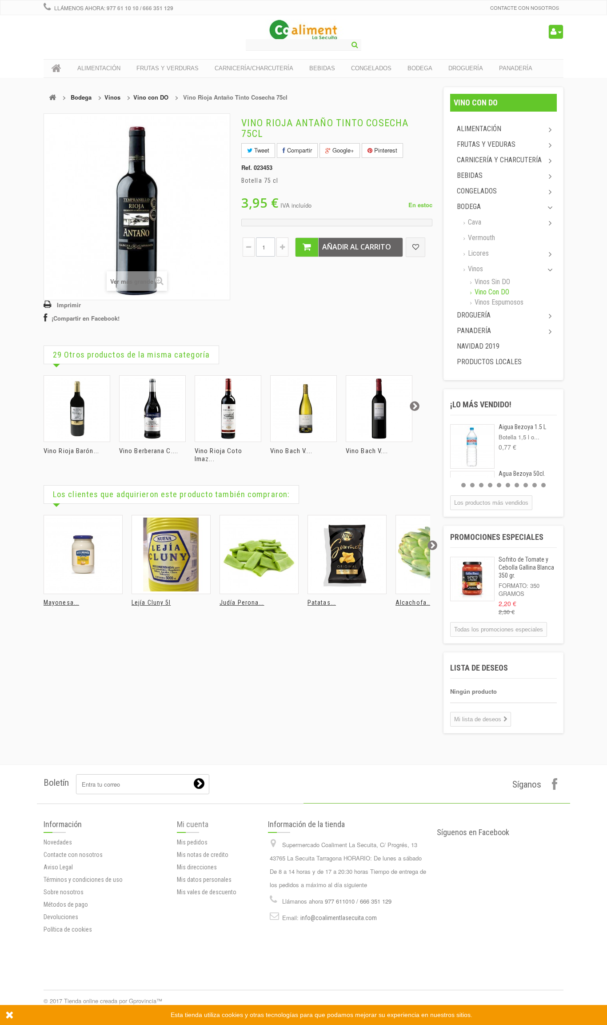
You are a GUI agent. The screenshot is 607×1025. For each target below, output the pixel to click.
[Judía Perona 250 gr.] (259, 554)
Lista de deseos (479, 667)
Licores (477, 253)
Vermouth (480, 237)
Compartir (298, 150)
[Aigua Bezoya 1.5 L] (472, 446)
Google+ (342, 150)
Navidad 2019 (478, 346)
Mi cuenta (192, 824)
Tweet (260, 150)
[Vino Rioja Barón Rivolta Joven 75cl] (77, 408)
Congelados (477, 191)
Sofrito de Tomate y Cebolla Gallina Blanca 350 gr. (526, 567)
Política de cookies (68, 929)
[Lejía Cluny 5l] (171, 554)
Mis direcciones (197, 867)
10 (543, 485)
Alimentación (479, 129)
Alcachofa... (413, 602)
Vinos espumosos (498, 302)
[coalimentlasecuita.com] (303, 31)
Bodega (81, 97)
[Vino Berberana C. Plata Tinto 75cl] (152, 408)
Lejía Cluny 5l (151, 602)
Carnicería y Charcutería (499, 160)
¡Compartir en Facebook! (86, 318)
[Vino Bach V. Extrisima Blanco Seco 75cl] (303, 408)
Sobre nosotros (64, 892)
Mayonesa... (61, 602)
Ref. (246, 168)
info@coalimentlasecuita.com (338, 917)
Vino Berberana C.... (148, 451)
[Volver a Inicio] (52, 97)
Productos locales (489, 362)
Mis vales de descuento (206, 892)
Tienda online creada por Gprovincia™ (113, 1001)
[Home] (56, 68)
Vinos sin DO (491, 281)
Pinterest (384, 150)
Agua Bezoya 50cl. (522, 473)
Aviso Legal (58, 867)
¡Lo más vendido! (480, 404)
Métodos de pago (66, 904)
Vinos (112, 97)
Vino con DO (150, 97)
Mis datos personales (204, 879)
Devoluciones (61, 916)
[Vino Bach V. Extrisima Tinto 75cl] (379, 408)
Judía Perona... (242, 602)
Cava (473, 222)
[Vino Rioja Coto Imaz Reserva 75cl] (228, 408)
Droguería (474, 315)
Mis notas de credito (202, 854)
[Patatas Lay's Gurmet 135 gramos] (347, 554)
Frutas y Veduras (486, 144)
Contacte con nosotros (524, 7)
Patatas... (321, 602)
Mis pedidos (192, 842)
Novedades (58, 842)
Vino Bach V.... (291, 451)
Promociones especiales (496, 537)
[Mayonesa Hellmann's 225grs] (83, 554)
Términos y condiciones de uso (83, 879)
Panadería (474, 330)
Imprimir (69, 305)
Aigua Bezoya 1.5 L (522, 426)
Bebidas (470, 175)
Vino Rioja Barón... (71, 451)
